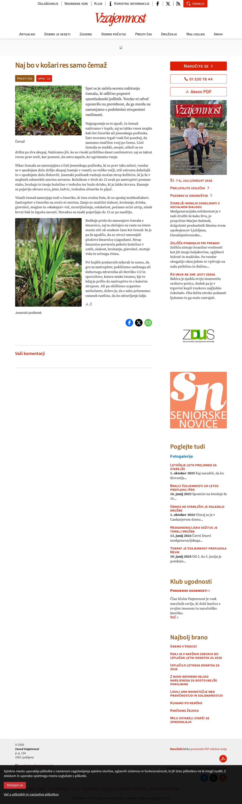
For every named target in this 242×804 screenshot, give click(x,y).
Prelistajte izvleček (187, 188)
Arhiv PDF (201, 91)
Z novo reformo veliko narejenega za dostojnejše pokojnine (193, 680)
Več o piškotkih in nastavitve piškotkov (31, 794)
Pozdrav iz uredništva (189, 196)
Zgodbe (86, 34)
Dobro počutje (113, 34)
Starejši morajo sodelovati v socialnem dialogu (195, 205)
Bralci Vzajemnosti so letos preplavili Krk (194, 488)
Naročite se (196, 66)
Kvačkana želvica (184, 710)
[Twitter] (139, 322)
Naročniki (176, 749)
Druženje (169, 34)
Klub (98, 3)
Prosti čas (143, 34)
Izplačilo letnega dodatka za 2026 (195, 667)
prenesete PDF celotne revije (209, 749)
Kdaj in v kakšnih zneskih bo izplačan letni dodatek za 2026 (196, 656)
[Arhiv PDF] (223, 758)
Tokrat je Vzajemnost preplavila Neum (198, 550)
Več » (174, 617)
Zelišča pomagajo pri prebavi (195, 243)
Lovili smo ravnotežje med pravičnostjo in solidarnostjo (196, 693)
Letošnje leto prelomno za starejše (193, 467)
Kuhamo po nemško (186, 703)
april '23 (44, 78)
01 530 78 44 (201, 79)
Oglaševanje (48, 3)
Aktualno (27, 34)
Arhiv (218, 34)
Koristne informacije (132, 3)
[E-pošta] (148, 322)
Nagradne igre (76, 3)
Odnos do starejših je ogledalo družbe (197, 508)
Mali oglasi (195, 34)
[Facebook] (129, 322)
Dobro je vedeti (57, 34)
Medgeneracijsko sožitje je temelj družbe (193, 529)
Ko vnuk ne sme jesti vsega (192, 274)
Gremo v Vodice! (183, 646)
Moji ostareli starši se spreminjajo (189, 720)
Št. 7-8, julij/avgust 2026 (191, 180)
